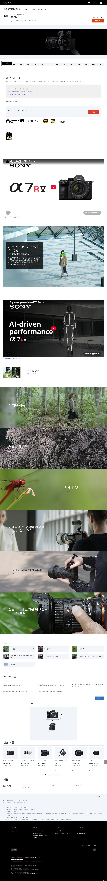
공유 (16, 101)
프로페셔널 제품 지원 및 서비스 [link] (40, 835)
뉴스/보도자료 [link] (80, 831)
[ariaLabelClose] (101, 2)
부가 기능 (97, 796)
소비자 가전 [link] (58, 831)
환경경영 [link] (88, 846)
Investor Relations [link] (81, 833)
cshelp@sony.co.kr (33, 873)
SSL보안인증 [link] (37, 857)
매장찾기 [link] (35, 837)
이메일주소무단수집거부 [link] (29, 857)
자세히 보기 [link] (98, 20)
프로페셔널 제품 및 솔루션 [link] (61, 833)
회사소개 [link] (82, 846)
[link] (7, 2)
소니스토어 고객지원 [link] (38, 833)
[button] (5, 42)
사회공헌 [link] (94, 846)
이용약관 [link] (13, 857)
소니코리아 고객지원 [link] (38, 831)
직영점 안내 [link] (14, 831)
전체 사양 (99, 698)
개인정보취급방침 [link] (19, 857)
